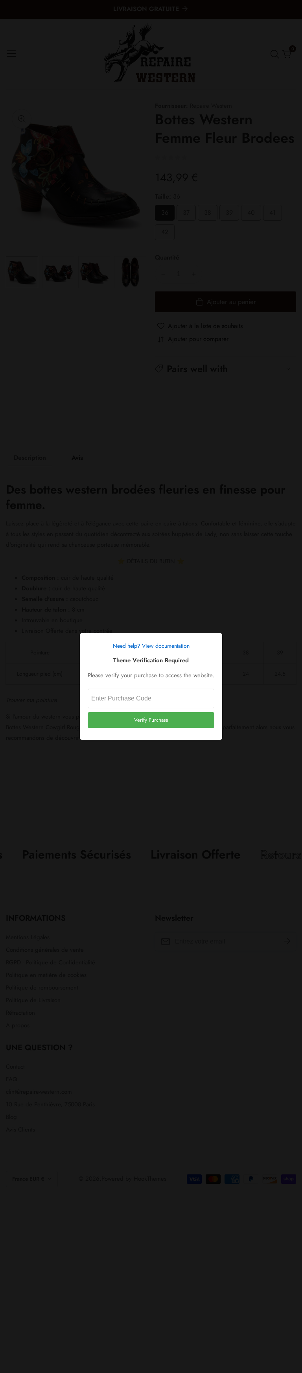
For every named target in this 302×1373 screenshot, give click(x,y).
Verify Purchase (151, 720)
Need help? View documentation (151, 646)
